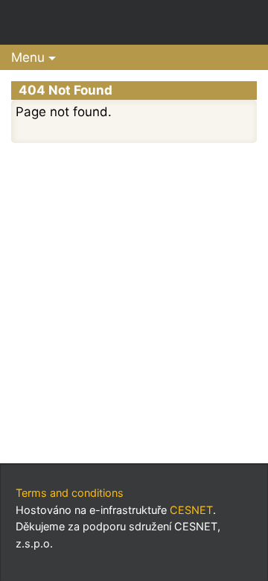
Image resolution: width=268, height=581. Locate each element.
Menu (28, 57)
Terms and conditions (70, 492)
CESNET (191, 510)
